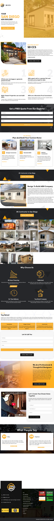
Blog (24, 511)
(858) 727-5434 (6, 494)
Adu (23, 492)
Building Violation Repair (27, 503)
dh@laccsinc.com (6, 497)
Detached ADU (25, 496)
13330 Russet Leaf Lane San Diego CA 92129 (11, 499)
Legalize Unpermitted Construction (27, 506)
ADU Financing (25, 494)
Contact (24, 513)
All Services (25, 508)
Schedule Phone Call (7, 502)
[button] (53, 5)
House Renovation (26, 501)
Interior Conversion (27, 499)
